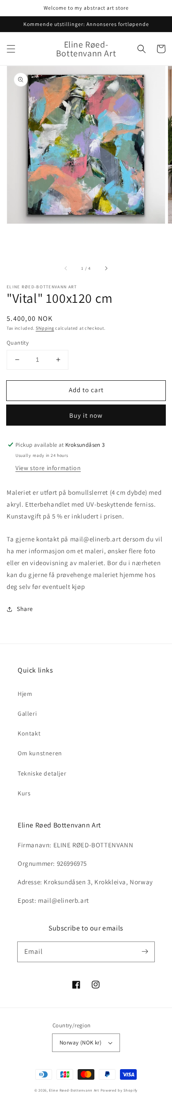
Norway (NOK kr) (80, 1042)
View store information (48, 468)
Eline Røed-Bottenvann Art (74, 1090)
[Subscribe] (144, 951)
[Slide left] (66, 268)
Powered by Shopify (119, 1090)
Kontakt (29, 733)
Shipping (45, 328)
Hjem (25, 694)
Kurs (24, 793)
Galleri (27, 713)
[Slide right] (106, 268)
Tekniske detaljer (42, 773)
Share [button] (25, 609)
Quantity (18, 342)
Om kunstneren (40, 753)
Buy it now (86, 415)
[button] (11, 49)
